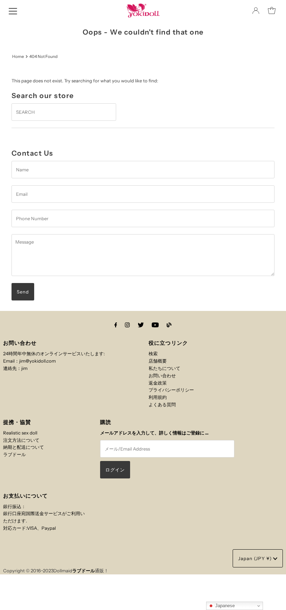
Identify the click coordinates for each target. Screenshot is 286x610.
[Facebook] (115, 325)
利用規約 (158, 397)
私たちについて (164, 368)
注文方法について (21, 440)
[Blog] (169, 325)
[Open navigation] (12, 10)
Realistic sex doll (20, 433)
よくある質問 (162, 404)
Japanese (224, 605)
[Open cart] (272, 10)
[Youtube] (155, 325)
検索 (153, 353)
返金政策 (158, 383)
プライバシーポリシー (171, 390)
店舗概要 (158, 361)
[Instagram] (127, 325)
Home (18, 56)
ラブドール (14, 454)
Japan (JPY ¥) (255, 558)
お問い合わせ (162, 375)
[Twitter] (141, 325)
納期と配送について (23, 447)
